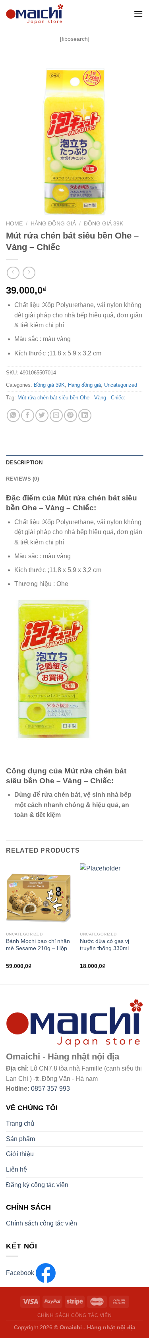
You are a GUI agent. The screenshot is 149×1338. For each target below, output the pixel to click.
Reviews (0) (22, 479)
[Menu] (138, 13)
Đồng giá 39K (103, 224)
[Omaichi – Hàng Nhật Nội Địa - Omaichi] (64, 14)
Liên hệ (16, 1169)
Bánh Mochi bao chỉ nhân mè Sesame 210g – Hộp (38, 944)
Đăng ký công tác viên (37, 1184)
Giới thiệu (20, 1154)
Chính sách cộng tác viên (41, 1223)
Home (14, 224)
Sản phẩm (20, 1139)
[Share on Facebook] (27, 415)
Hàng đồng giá (53, 224)
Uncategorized (120, 385)
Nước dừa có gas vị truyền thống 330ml (104, 944)
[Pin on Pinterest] (70, 415)
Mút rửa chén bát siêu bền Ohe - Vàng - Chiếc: (71, 398)
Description (24, 463)
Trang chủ (20, 1123)
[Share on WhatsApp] (13, 415)
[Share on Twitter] (41, 415)
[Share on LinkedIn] (84, 415)
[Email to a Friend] (56, 415)
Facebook (21, 1272)
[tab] (74, 463)
